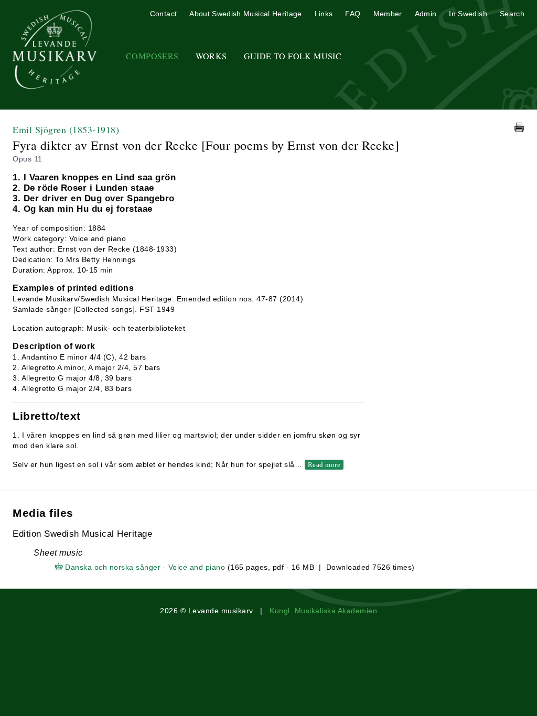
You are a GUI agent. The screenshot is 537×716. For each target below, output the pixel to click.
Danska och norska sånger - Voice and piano (145, 567)
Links (324, 13)
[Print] (519, 127)
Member (387, 13)
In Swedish (468, 13)
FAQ (352, 13)
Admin (426, 13)
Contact (163, 13)
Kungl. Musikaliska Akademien (323, 610)
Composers (152, 55)
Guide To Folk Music (293, 55)
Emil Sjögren (66, 129)
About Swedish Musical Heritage (245, 13)
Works (211, 55)
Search (512, 13)
